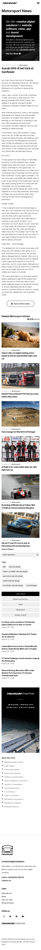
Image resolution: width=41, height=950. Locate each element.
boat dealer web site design (13, 585)
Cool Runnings (31, 585)
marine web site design (11, 581)
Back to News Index (22, 304)
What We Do (7, 893)
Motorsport (23, 65)
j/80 (4, 567)
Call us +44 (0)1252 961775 (13, 877)
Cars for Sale (7, 900)
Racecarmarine (8, 903)
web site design (14, 567)
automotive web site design (13, 576)
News (4, 896)
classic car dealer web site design (15, 571)
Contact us (6, 880)
